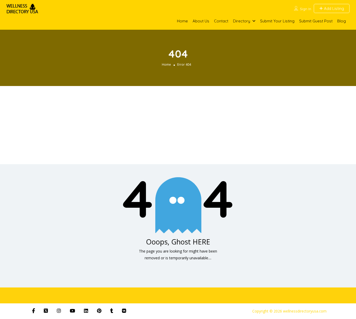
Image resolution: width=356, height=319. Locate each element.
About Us (201, 21)
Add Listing (333, 8)
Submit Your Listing (277, 21)
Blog (341, 21)
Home (182, 21)
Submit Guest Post (316, 21)
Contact (221, 21)
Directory (241, 21)
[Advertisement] (178, 125)
